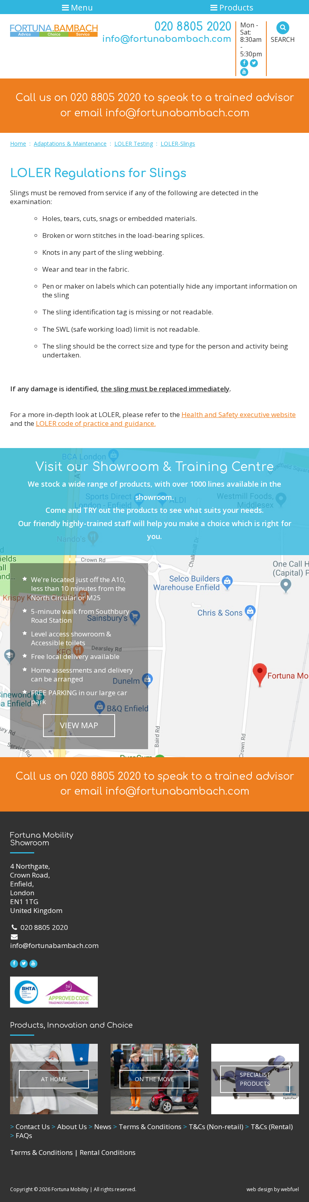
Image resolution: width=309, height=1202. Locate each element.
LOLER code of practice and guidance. (96, 423)
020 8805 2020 (192, 27)
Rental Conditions (108, 1152)
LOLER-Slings (178, 143)
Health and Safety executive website (238, 414)
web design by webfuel (273, 1189)
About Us (69, 1126)
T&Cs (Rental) (269, 1126)
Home (18, 143)
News (100, 1126)
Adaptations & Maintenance (70, 143)
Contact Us (30, 1126)
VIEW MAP (79, 725)
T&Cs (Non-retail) (213, 1126)
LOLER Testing (133, 143)
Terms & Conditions (147, 1126)
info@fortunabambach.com (166, 39)
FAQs (21, 1135)
